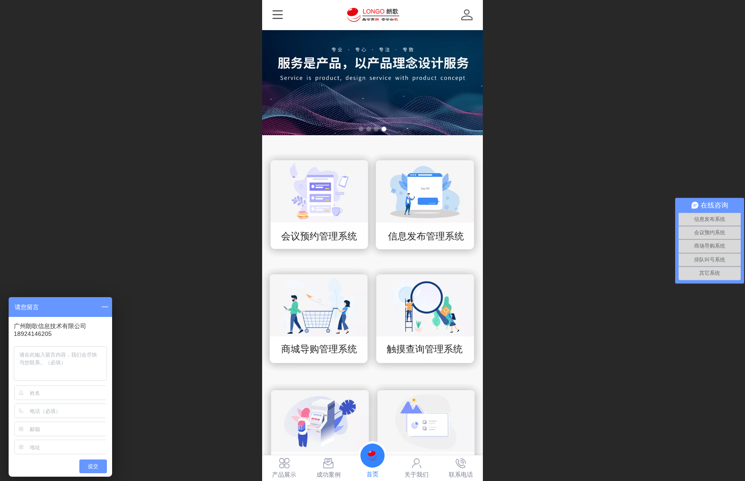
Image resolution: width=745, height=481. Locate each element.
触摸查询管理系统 (425, 349)
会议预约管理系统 (319, 236)
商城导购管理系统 (319, 349)
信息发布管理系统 (426, 236)
